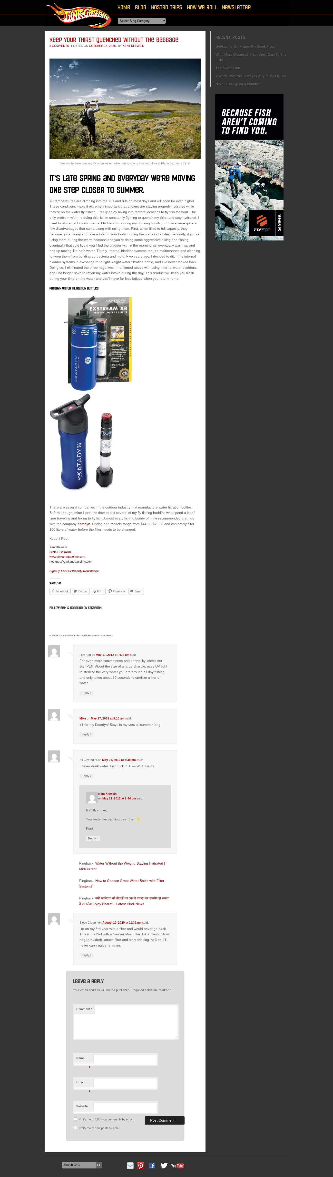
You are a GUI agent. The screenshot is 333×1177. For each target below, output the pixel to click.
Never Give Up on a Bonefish (237, 84)
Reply (86, 693)
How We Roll (202, 7)
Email (83, 1083)
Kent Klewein (133, 46)
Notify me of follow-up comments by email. (106, 1119)
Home (124, 7)
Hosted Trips (166, 7)
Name (83, 1059)
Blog (140, 7)
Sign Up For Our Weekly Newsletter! (74, 571)
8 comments (59, 46)
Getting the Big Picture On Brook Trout (245, 46)
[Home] (79, 30)
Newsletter (236, 7)
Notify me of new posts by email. (99, 1128)
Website (82, 1106)
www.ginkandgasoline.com (67, 557)
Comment (84, 1009)
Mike (82, 718)
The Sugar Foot (227, 68)
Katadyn (84, 524)
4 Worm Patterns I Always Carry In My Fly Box (250, 76)
